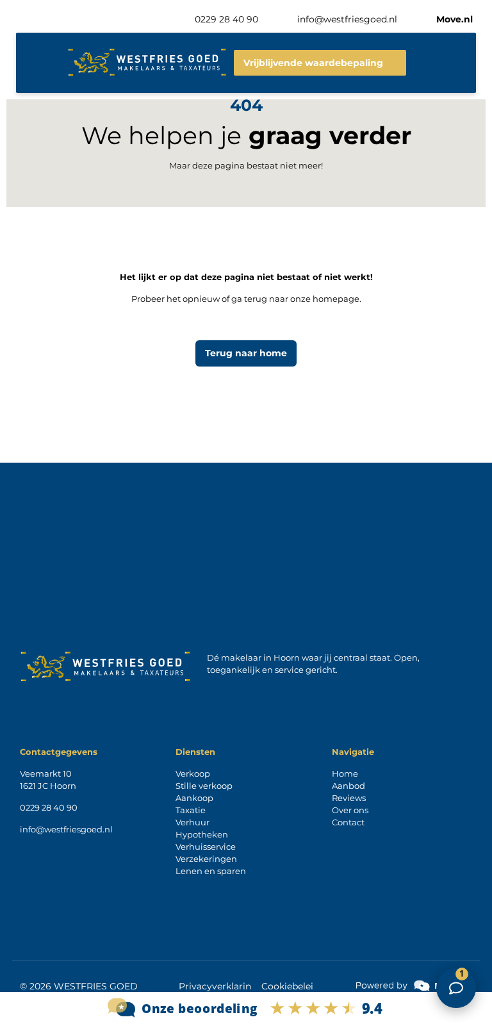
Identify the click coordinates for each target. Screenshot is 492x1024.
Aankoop (194, 798)
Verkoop (193, 773)
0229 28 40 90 (49, 807)
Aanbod (348, 785)
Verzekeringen (206, 859)
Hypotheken (202, 834)
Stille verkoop (204, 785)
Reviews (349, 798)
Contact (348, 822)
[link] (414, 985)
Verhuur (192, 822)
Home (345, 773)
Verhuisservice (206, 846)
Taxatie (191, 810)
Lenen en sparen (211, 871)
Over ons (350, 810)
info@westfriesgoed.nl (66, 829)
